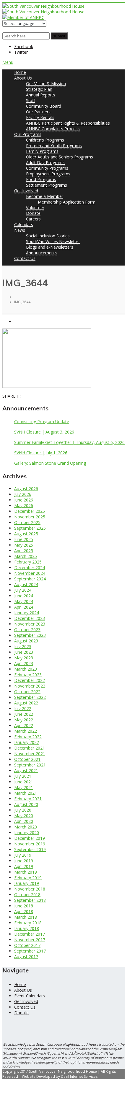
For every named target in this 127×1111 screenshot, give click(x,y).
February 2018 (28, 923)
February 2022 (28, 736)
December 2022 (29, 680)
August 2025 (26, 534)
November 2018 (29, 889)
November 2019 (29, 844)
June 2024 (23, 596)
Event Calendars (29, 996)
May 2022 (23, 720)
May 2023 (23, 658)
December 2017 (29, 934)
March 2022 (25, 731)
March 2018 (25, 917)
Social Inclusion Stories (48, 236)
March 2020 (25, 827)
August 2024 (26, 584)
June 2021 (23, 782)
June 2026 (23, 500)
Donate (33, 213)
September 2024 (30, 579)
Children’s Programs (45, 140)
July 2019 (22, 855)
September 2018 (30, 900)
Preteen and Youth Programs (54, 145)
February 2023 (28, 674)
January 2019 (26, 883)
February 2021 (28, 798)
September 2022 (30, 697)
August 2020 (26, 804)
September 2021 (30, 765)
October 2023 (27, 629)
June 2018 (23, 906)
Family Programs (42, 151)
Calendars (23, 224)
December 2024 (29, 567)
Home (20, 72)
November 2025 (29, 517)
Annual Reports (40, 95)
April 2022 (23, 725)
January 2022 (26, 742)
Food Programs (41, 179)
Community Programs (47, 168)
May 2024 (23, 601)
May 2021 (23, 787)
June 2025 (23, 539)
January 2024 (26, 612)
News (19, 230)
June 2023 (23, 652)
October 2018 (27, 894)
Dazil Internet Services (79, 1076)
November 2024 (29, 573)
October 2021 (27, 759)
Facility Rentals (40, 117)
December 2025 (29, 511)
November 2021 (29, 753)
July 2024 (22, 590)
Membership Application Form (66, 202)
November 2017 (29, 939)
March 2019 (25, 872)
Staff (30, 100)
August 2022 (26, 703)
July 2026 (22, 494)
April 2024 (23, 607)
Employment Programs (48, 174)
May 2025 (23, 545)
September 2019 (30, 849)
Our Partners (38, 112)
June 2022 (23, 714)
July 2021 (22, 776)
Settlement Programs (46, 185)
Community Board (43, 106)
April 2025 (23, 550)
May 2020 (23, 815)
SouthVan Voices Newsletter (53, 241)
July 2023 (22, 646)
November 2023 (29, 624)
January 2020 (26, 832)
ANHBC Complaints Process (53, 128)
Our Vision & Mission (46, 83)
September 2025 (30, 528)
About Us (23, 78)
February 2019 (28, 877)
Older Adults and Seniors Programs (59, 157)
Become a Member (44, 196)
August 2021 (26, 770)
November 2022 (29, 686)
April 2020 (23, 821)
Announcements (41, 252)
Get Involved (26, 190)
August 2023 (26, 641)
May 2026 (23, 505)
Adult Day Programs (45, 162)
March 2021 (25, 793)
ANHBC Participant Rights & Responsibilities (68, 123)
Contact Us (24, 258)
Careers (33, 219)
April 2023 (23, 663)
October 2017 (27, 945)
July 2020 (22, 810)
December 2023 (29, 618)
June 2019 (23, 861)
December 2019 (29, 838)
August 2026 (26, 488)
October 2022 (27, 691)
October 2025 (27, 522)
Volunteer (35, 207)
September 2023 (30, 635)
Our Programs (27, 134)
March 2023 (25, 669)
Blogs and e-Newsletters (49, 247)
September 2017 (30, 951)
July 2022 (22, 708)
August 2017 (26, 956)
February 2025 (28, 562)
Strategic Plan (39, 89)
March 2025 (25, 556)
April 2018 (23, 911)
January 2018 (26, 928)
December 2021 (29, 748)
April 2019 (23, 866)
